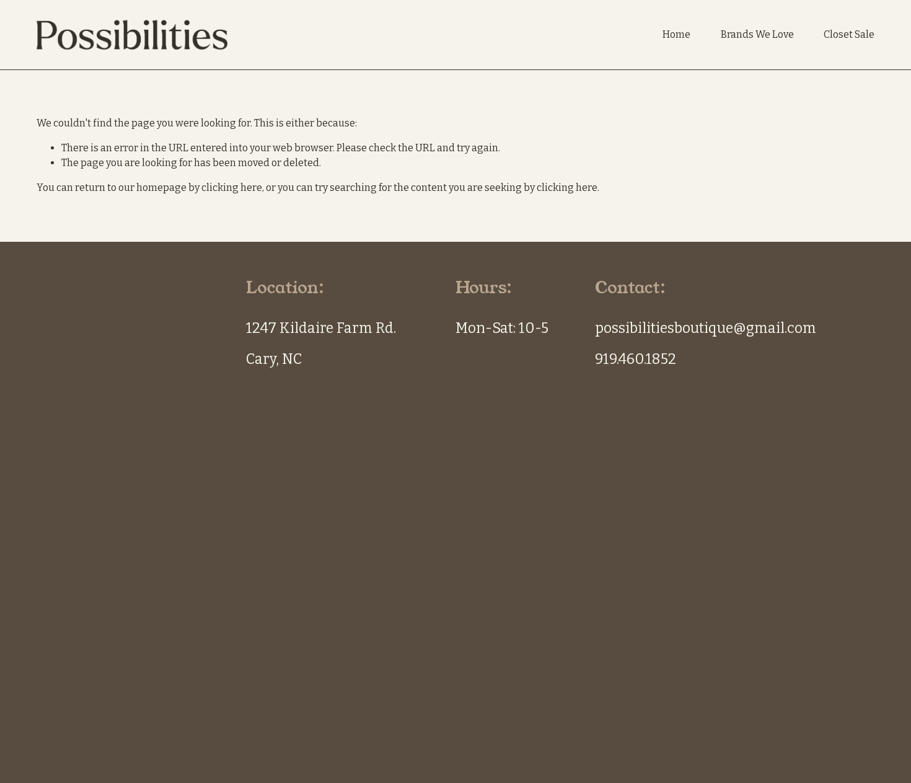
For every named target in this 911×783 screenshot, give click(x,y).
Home (676, 34)
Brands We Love (757, 34)
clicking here (231, 187)
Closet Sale (849, 34)
